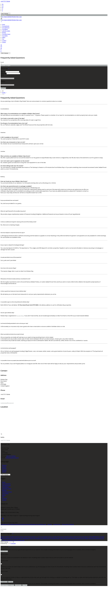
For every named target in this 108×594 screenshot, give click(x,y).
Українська (39, 538)
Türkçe (31, 538)
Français (4, 470)
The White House (6, 34)
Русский (68, 538)
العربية (37, 537)
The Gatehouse (5, 27)
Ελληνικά (30, 537)
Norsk (20, 538)
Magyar (97, 537)
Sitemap (49, 524)
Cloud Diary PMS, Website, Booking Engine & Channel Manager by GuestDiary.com (23, 524)
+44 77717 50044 (5, 1)
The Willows (5, 29)
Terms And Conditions (68, 524)
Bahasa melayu (69, 537)
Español (4, 468)
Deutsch (4, 465)
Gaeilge (45, 537)
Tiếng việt (62, 538)
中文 (103, 538)
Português (53, 538)
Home (3, 24)
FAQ (3, 39)
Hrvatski (102, 537)
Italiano (4, 472)
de (2, 4)
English (4, 467)
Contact (4, 42)
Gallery (3, 37)
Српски (82, 538)
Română (72, 538)
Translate (13, 543)
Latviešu (54, 537)
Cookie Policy (56, 524)
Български (80, 537)
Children (3, 81)
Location (4, 40)
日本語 (44, 538)
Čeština (91, 537)
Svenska (77, 538)
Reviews (4, 32)
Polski (57, 538)
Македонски (61, 537)
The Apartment (5, 26)
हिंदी (94, 537)
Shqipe (86, 538)
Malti (74, 537)
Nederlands (25, 538)
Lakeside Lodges (6, 31)
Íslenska (16, 538)
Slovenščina (91, 538)
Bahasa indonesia (5, 538)
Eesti (34, 537)
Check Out (3, 73)
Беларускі (85, 537)
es (2, 7)
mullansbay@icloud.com (7, 403)
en (2, 6)
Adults (2, 75)
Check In (3, 71)
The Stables (5, 35)
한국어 (48, 538)
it (2, 10)
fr (2, 9)
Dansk (25, 537)
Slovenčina (98, 538)
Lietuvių (50, 537)
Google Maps (20, 316)
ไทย (34, 538)
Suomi (41, 537)
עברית (12, 538)
